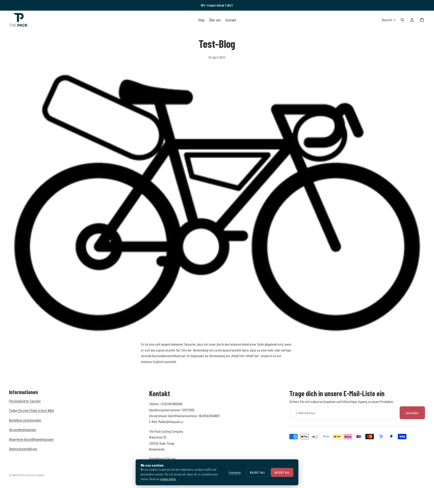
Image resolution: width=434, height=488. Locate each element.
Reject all (257, 472)
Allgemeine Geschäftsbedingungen (31, 439)
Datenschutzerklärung (23, 448)
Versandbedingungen (22, 429)
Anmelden (412, 412)
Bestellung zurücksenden (25, 420)
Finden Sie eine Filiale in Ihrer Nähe (31, 410)
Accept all (282, 472)
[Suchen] (402, 20)
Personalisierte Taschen (25, 401)
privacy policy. (168, 479)
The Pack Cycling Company (30, 474)
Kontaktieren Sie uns (162, 458)
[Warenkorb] (422, 20)
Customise (235, 472)
